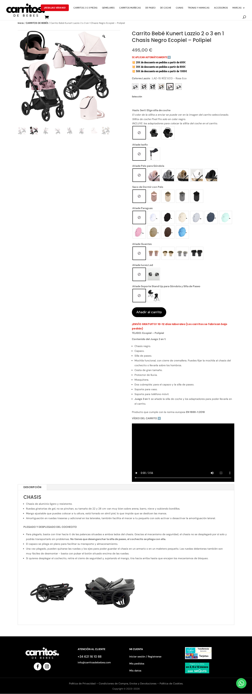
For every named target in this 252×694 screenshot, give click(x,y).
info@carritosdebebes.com (94, 662)
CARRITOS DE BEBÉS (37, 23)
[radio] (139, 132)
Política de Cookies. (171, 683)
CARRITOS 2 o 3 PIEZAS (85, 7)
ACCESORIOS (221, 7)
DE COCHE (165, 7)
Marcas (236, 7)
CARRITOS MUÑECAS (130, 7)
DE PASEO (150, 7)
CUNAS (179, 7)
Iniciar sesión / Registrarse (145, 656)
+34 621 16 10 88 (89, 656)
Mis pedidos (136, 663)
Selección (137, 96)
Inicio (21, 23)
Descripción (32, 487)
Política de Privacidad (82, 683)
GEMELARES (108, 7)
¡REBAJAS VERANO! (55, 7)
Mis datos (135, 670)
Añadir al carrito (149, 312)
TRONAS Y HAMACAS (198, 7)
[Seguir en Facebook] (38, 666)
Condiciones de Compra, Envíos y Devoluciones (127, 683)
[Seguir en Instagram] (47, 666)
